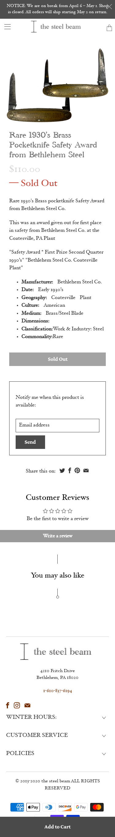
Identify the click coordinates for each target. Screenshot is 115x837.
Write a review (57, 536)
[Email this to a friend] (86, 470)
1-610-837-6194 (57, 691)
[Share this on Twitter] (62, 470)
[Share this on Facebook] (69, 470)
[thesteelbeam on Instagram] (17, 705)
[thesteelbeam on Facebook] (7, 705)
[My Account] (5, 26)
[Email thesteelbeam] (27, 705)
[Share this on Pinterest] (77, 470)
